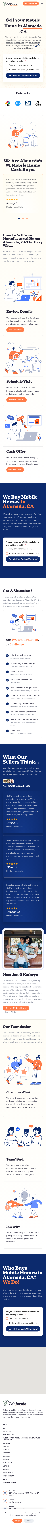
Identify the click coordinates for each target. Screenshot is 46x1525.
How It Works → (11, 1012)
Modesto (6, 1453)
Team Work (15, 1159)
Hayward (6, 1469)
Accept (17, 1520)
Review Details (19, 312)
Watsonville (8, 1472)
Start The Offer (14, 469)
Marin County (8, 1476)
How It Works (8, 1435)
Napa (5, 1479)
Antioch (6, 1466)
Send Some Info (15, 330)
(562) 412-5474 (15, 1502)
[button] (19, 218)
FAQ (4, 1428)
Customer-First (18, 1092)
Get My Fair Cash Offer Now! (23, 75)
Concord (6, 1456)
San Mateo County (10, 1482)
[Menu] (42, 3)
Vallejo (6, 1459)
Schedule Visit (19, 382)
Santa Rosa (7, 1463)
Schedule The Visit (16, 399)
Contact (6, 1443)
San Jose (6, 1450)
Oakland (6, 1446)
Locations (7, 1431)
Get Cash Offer (31, 3)
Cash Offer (16, 452)
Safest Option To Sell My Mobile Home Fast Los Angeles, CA (21, 1439)
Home (5, 1425)
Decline (28, 1520)
